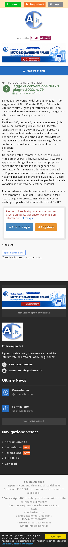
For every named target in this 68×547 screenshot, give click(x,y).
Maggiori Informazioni (24, 543)
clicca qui (27, 218)
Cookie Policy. (8, 543)
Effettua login (20, 227)
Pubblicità (12, 458)
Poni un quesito (16, 442)
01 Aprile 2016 (24, 394)
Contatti (11, 463)
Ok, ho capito (55, 536)
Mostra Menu (36, 71)
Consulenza (20, 390)
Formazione (20, 406)
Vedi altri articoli (34, 421)
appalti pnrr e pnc (13, 252)
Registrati (47, 227)
